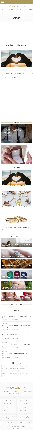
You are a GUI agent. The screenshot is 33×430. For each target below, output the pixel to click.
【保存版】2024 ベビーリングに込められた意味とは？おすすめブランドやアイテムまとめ (16, 285)
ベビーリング (5, 376)
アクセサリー (22, 371)
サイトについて (10, 426)
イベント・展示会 (19, 9)
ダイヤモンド (11, 373)
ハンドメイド (5, 371)
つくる (24, 407)
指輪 (26, 366)
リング (22, 373)
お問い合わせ (24, 426)
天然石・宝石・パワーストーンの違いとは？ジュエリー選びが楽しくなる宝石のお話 (16, 274)
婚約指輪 (21, 366)
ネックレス (11, 368)
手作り (11, 371)
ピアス (16, 371)
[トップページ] (1, 13)
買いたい (4, 373)
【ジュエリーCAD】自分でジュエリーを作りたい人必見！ (16, 177)
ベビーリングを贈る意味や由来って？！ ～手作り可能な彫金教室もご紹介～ (16, 242)
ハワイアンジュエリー (13, 366)
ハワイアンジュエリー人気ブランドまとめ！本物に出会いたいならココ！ (16, 219)
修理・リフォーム (24, 410)
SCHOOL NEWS (8, 403)
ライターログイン (17, 428)
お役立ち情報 (9, 9)
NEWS (2, 9)
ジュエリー (18, 368)
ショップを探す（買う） (8, 422)
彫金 (27, 373)
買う (8, 407)
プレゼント (25, 368)
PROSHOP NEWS (24, 400)
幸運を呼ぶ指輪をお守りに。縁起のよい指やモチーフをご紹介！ (17, 74)
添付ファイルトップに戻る (9, 78)
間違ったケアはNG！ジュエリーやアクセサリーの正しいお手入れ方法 (16, 263)
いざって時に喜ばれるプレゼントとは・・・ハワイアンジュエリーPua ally (16, 198)
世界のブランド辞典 (25, 422)
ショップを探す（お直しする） (8, 417)
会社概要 (17, 426)
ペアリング (5, 368)
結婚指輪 (4, 366)
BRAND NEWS (8, 400)
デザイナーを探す (24, 417)
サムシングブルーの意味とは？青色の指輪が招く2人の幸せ (16, 253)
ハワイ (17, 373)
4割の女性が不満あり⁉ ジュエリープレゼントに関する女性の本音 (16, 296)
